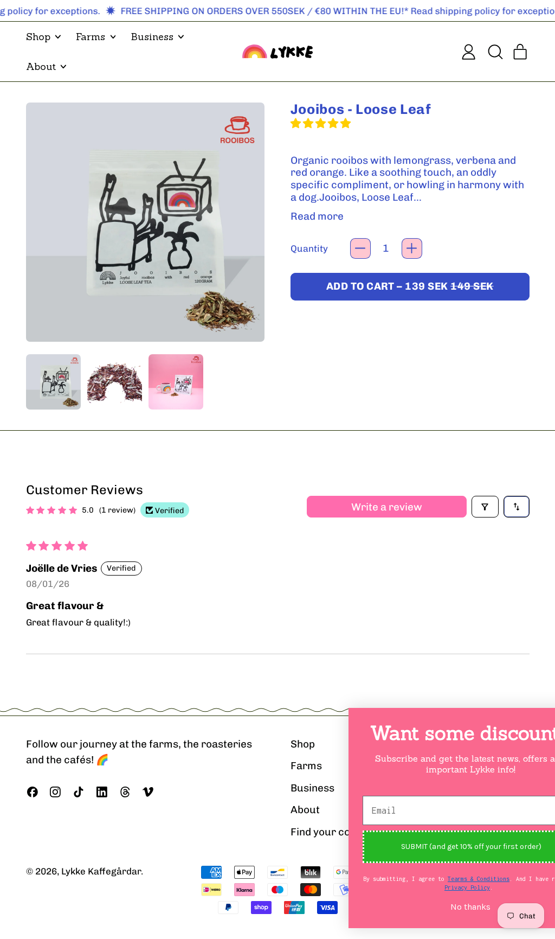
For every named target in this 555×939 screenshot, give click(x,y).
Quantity (309, 248)
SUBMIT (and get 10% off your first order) (423, 846)
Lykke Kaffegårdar (101, 871)
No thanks (422, 907)
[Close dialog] (530, 721)
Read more (317, 216)
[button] (495, 52)
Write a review (386, 507)
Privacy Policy (419, 887)
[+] (412, 248)
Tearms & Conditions (430, 879)
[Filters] (485, 507)
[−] (360, 248)
